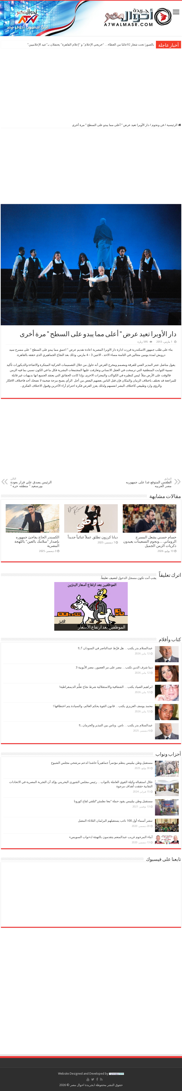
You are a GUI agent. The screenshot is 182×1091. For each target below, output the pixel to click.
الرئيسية (172, 125)
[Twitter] (93, 1079)
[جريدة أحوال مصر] (91, 18)
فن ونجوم (158, 125)
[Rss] (101, 1079)
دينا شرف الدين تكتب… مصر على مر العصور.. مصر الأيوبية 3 (114, 667)
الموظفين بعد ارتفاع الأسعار (101, 627)
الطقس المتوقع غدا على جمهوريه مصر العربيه (149, 482)
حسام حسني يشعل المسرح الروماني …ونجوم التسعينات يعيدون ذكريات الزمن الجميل (149, 541)
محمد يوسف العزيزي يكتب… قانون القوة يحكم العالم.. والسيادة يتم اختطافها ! (103, 706)
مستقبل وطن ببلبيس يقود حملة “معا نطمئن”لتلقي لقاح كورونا (113, 801)
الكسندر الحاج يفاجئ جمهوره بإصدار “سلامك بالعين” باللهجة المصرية (36, 541)
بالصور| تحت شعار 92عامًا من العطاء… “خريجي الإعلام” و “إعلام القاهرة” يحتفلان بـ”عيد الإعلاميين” (90, 44)
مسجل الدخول (127, 578)
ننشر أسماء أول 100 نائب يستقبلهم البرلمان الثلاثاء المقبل (115, 820)
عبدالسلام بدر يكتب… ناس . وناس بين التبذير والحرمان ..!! (116, 725)
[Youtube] (88, 1079)
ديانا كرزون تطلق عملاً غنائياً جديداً (93, 537)
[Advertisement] (91, 85)
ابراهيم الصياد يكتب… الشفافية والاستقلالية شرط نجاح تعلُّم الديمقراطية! (106, 687)
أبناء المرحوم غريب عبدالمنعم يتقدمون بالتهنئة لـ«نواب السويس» (111, 837)
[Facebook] (97, 1079)
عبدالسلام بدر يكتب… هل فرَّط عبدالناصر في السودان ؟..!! (115, 648)
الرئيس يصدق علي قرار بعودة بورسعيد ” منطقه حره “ (31, 482)
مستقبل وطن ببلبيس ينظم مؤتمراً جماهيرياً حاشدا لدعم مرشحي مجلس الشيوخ (102, 763)
